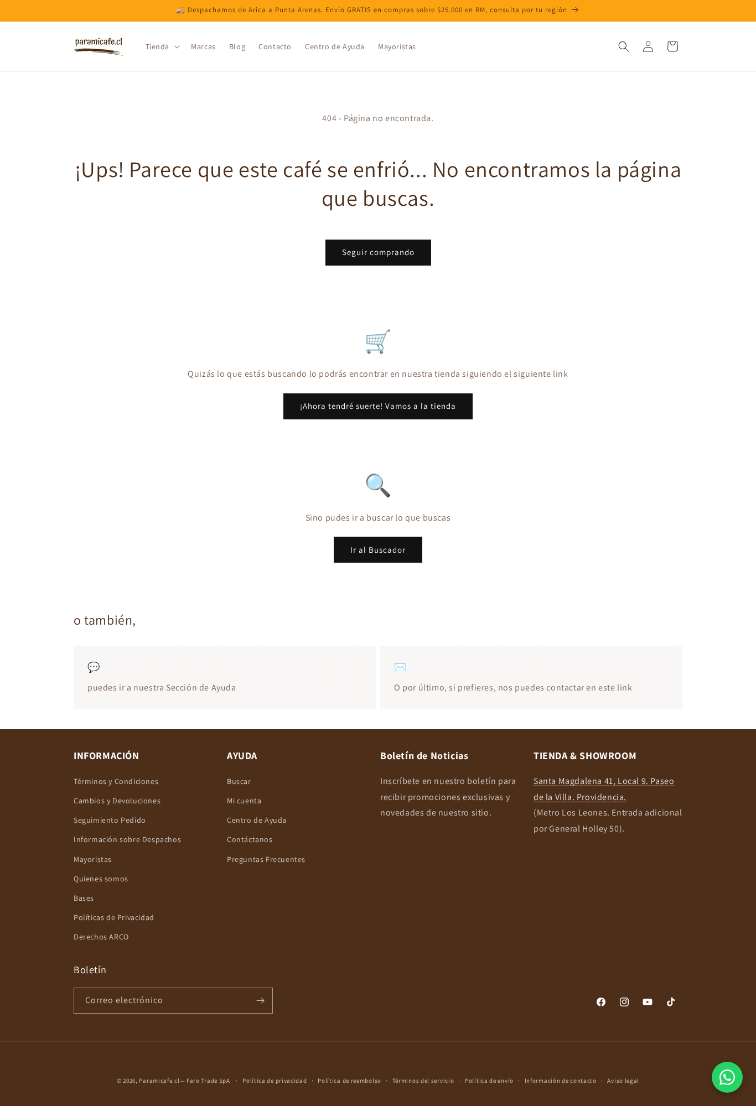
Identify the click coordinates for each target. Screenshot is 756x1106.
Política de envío (489, 1080)
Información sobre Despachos (127, 839)
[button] (162, 46)
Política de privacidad (274, 1080)
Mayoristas (93, 859)
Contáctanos (250, 839)
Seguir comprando (378, 252)
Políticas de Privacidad (114, 917)
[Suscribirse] (260, 1001)
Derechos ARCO (101, 937)
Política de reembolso (349, 1080)
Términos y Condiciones (116, 781)
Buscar (239, 781)
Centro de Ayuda (257, 820)
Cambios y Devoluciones (117, 801)
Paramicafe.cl (159, 1080)
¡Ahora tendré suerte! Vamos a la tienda (378, 406)
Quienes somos (101, 879)
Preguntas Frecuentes (266, 859)
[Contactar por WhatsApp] (727, 1077)
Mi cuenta (244, 801)
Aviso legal (623, 1080)
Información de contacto (561, 1080)
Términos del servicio (423, 1080)
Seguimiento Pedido (110, 820)
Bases (84, 898)
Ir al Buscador (378, 549)
